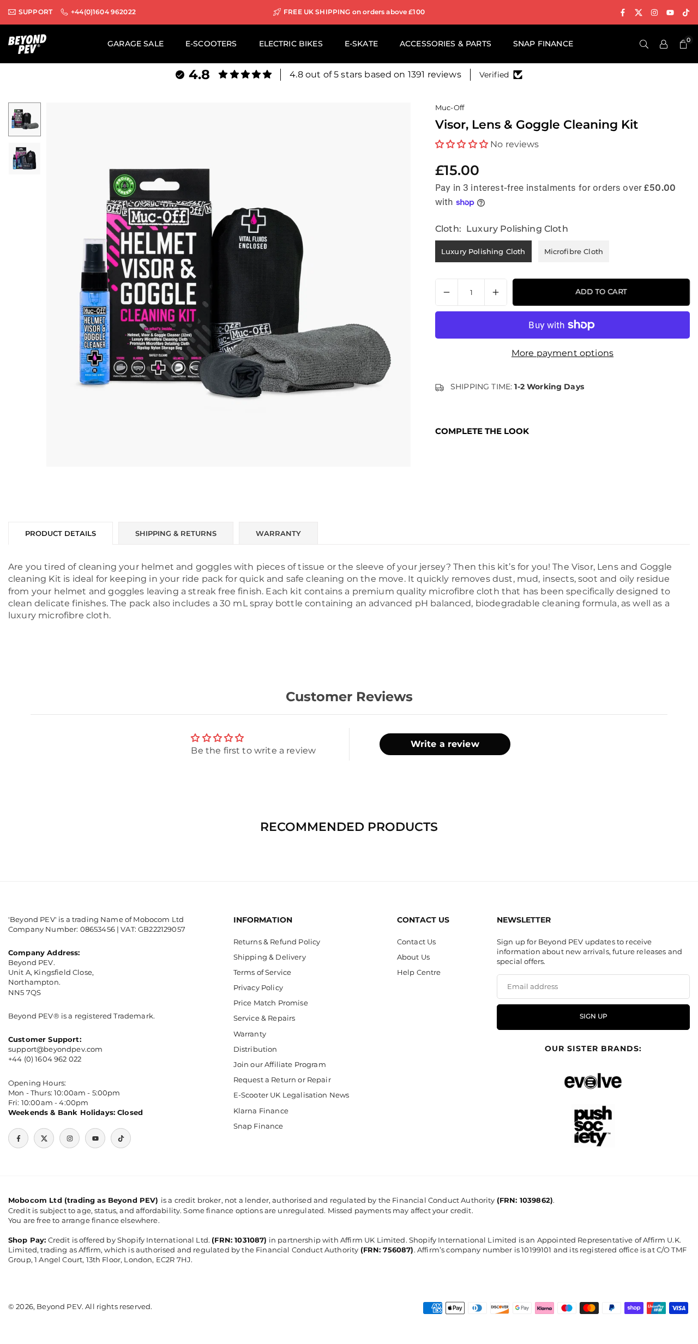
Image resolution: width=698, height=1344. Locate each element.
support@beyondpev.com (55, 1049)
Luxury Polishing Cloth (483, 251)
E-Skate (361, 44)
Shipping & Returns (175, 533)
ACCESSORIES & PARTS (445, 44)
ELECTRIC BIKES (291, 44)
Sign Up (593, 1017)
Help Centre (419, 972)
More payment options (562, 353)
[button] (384, 285)
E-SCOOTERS (211, 44)
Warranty (249, 1033)
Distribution (255, 1049)
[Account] (663, 44)
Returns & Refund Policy (277, 941)
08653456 (97, 929)
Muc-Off (449, 107)
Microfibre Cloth (574, 251)
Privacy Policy (258, 988)
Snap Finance (258, 1126)
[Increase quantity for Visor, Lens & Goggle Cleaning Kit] (496, 292)
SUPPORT (35, 12)
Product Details (60, 533)
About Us (413, 957)
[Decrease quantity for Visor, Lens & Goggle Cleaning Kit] (447, 292)
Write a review (445, 744)
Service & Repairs (264, 1018)
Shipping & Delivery (269, 957)
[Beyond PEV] (27, 43)
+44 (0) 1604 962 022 (44, 1059)
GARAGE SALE (135, 44)
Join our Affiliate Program (279, 1064)
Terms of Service (262, 972)
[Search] (644, 44)
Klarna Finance (260, 1110)
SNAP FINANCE (543, 44)
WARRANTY (278, 533)
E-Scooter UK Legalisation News (291, 1095)
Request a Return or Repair (282, 1080)
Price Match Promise (270, 1003)
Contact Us (416, 941)
